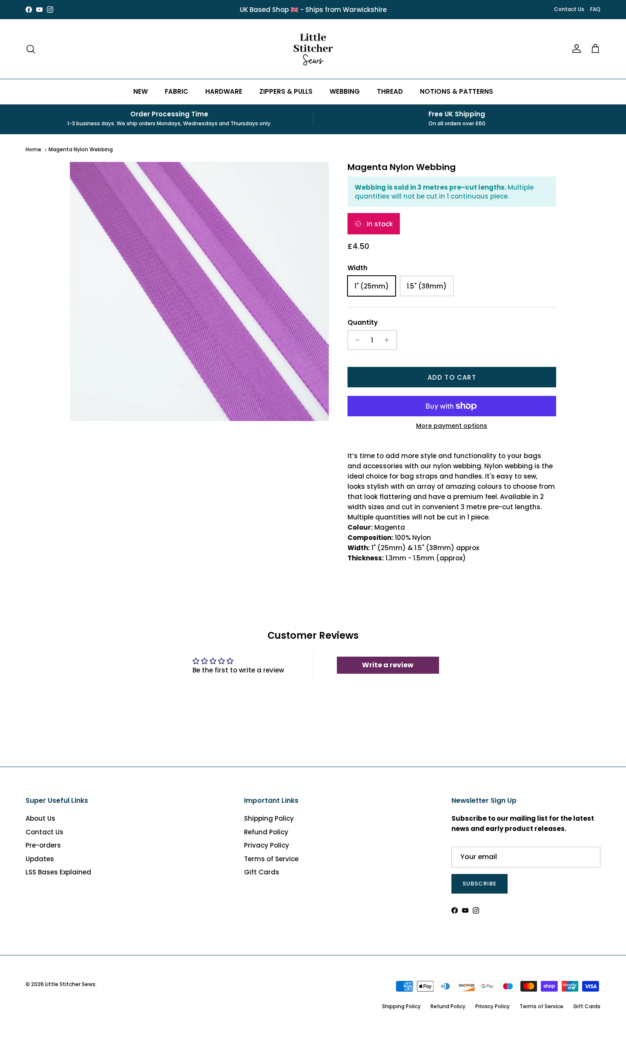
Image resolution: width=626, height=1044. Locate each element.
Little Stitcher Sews (70, 984)
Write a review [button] (388, 665)
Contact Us (569, 9)
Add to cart (452, 377)
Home (33, 149)
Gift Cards (261, 872)
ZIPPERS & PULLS (286, 91)
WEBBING (345, 91)
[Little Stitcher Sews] (313, 49)
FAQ (595, 9)
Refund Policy (266, 832)
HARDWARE (223, 91)
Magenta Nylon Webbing (81, 149)
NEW (140, 91)
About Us (40, 818)
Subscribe (479, 884)
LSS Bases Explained (58, 872)
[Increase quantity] (389, 340)
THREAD (390, 91)
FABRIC (176, 91)
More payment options (451, 426)
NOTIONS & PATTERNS (456, 91)
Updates (40, 858)
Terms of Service (271, 858)
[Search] (31, 49)
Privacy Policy (266, 845)
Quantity (362, 322)
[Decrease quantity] (355, 340)
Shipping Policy (269, 818)
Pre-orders (43, 845)
